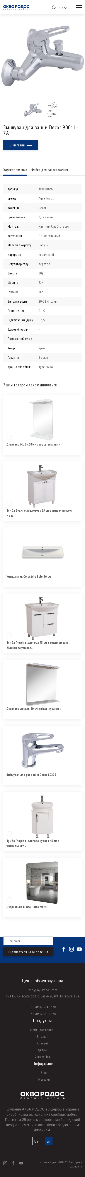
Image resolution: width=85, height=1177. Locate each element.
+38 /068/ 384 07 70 (42, 1007)
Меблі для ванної (42, 1030)
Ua (36, 1141)
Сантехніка (42, 1056)
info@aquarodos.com (42, 990)
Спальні (42, 1043)
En (48, 1141)
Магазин (44, 1079)
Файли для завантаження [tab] (49, 169)
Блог (44, 1072)
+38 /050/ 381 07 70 (42, 1014)
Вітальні (42, 1036)
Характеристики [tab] (15, 169)
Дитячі (42, 1050)
